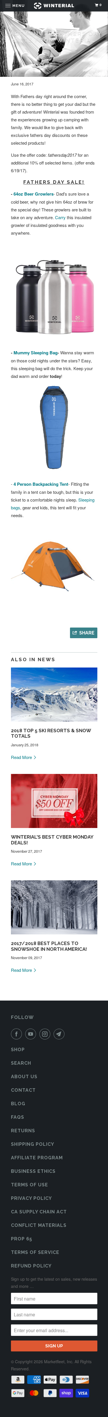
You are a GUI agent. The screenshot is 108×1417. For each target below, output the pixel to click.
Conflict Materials (39, 1225)
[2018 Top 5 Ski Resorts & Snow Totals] (54, 723)
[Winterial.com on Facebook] (17, 1033)
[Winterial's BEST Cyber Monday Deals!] (54, 829)
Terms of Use (29, 1184)
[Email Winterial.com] (60, 1033)
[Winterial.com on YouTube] (31, 1033)
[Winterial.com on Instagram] (46, 1033)
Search (21, 1063)
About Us (24, 1076)
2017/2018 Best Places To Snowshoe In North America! (49, 946)
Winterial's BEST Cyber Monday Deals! (52, 840)
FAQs (17, 1117)
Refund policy (31, 1266)
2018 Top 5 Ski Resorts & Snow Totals (51, 733)
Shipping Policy (32, 1144)
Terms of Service (35, 1252)
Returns (23, 1130)
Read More (22, 757)
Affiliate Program (37, 1157)
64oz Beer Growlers (34, 194)
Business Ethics (33, 1171)
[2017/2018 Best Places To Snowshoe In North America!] (54, 935)
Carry (60, 217)
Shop (18, 1049)
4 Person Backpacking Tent (41, 484)
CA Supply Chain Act (39, 1212)
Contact (23, 1090)
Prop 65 (21, 1239)
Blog (18, 1103)
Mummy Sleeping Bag (36, 352)
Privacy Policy (31, 1198)
